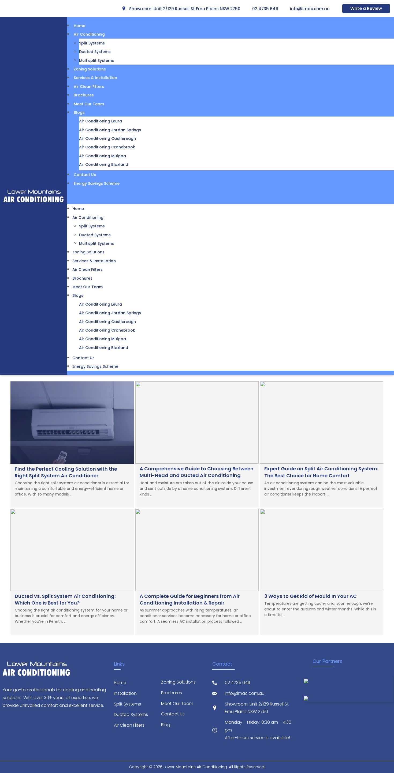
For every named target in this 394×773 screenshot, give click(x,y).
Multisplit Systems (96, 60)
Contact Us (85, 174)
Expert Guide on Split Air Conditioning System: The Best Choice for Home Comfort (321, 472)
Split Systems (92, 43)
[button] (230, 196)
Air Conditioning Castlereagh (107, 138)
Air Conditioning (89, 34)
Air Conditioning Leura (100, 121)
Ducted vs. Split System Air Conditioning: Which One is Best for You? (65, 599)
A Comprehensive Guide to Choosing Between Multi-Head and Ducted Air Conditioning (197, 472)
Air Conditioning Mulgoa (102, 156)
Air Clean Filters (89, 86)
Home (79, 25)
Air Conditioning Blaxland (103, 164)
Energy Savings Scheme (97, 183)
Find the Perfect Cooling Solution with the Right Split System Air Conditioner (66, 472)
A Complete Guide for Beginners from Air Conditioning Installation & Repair (190, 599)
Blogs (79, 112)
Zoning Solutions (90, 69)
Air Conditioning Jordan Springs (110, 130)
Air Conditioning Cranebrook (107, 147)
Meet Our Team (89, 104)
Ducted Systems (95, 51)
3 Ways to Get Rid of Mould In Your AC (310, 596)
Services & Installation (95, 77)
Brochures (84, 95)
